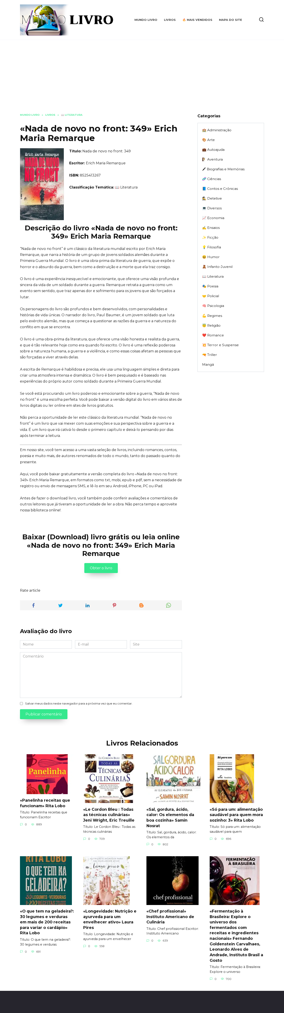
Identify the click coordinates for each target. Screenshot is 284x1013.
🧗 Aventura (212, 159)
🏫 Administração (216, 130)
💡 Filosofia (211, 247)
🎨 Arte (208, 140)
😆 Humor (211, 257)
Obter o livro (101, 568)
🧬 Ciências (211, 179)
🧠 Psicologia (213, 306)
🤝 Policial (210, 296)
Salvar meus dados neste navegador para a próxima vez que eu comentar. (78, 703)
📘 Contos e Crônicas (220, 189)
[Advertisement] (142, 80)
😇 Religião (211, 325)
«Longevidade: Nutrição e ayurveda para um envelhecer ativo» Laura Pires (109, 919)
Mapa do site (230, 20)
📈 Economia (213, 218)
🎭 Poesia (210, 286)
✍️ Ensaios (211, 228)
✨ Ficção (210, 237)
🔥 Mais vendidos (197, 20)
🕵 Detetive (212, 198)
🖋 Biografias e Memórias (223, 169)
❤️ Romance (213, 335)
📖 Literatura (126, 187)
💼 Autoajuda (213, 149)
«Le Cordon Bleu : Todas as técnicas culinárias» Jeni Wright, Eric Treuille (108, 814)
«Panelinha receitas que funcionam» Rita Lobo (45, 803)
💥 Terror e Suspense (220, 345)
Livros (170, 20)
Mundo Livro (145, 20)
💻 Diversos (212, 208)
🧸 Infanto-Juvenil (217, 267)
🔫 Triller (209, 355)
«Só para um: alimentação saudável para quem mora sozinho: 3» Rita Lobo (236, 814)
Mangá (208, 364)
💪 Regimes (212, 316)
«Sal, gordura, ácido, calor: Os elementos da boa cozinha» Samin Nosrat (170, 817)
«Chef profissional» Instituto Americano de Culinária (170, 916)
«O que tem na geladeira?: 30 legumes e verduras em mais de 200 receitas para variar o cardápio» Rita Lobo (47, 922)
